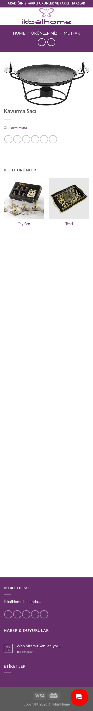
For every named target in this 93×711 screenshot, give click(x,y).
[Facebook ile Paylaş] (17, 139)
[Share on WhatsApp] (8, 139)
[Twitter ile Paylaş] (26, 139)
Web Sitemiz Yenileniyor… (39, 646)
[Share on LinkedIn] (53, 139)
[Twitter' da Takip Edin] (26, 614)
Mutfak (72, 33)
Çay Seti (24, 224)
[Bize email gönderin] (35, 614)
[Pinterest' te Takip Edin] (44, 614)
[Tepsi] (69, 198)
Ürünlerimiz (44, 33)
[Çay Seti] (24, 198)
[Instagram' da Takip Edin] (17, 614)
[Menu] (7, 16)
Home (19, 33)
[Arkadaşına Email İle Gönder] (35, 139)
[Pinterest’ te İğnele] (44, 139)
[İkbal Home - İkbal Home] (46, 16)
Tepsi (69, 224)
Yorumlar (24, 652)
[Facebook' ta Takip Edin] (8, 614)
